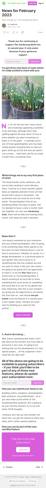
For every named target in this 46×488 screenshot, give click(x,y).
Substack (13, 485)
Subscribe (32, 3)
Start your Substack (18, 481)
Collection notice (35, 477)
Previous (9, 467)
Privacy (21, 477)
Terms (27, 477)
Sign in (41, 3)
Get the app (32, 481)
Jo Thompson (12, 24)
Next (38, 467)
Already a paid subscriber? (23, 456)
